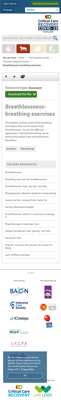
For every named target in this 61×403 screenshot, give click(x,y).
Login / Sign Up (10, 4)
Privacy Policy (27, 369)
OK (25, 375)
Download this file (19, 94)
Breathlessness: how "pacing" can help (26, 186)
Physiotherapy (27, 148)
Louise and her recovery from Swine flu (26, 200)
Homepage (8, 10)
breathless (11, 148)
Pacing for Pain (13, 238)
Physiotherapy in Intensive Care (22, 224)
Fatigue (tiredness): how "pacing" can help (27, 231)
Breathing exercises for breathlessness (26, 179)
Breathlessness (13, 172)
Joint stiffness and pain (17, 255)
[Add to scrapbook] (14, 77)
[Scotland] (48, 32)
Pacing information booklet (19, 207)
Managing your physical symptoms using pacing (30, 193)
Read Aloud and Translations (45, 4)
